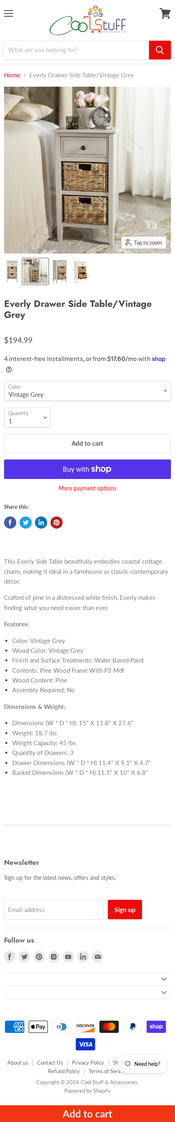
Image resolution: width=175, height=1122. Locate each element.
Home (12, 75)
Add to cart (87, 1114)
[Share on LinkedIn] (41, 522)
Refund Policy (64, 1071)
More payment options (87, 488)
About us (17, 1062)
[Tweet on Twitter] (26, 522)
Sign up (125, 909)
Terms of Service (108, 1071)
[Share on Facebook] (10, 522)
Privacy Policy (88, 1062)
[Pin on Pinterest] (56, 522)
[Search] (160, 50)
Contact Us (50, 1062)
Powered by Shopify (87, 1090)
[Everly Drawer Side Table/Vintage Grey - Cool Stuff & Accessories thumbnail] (12, 271)
